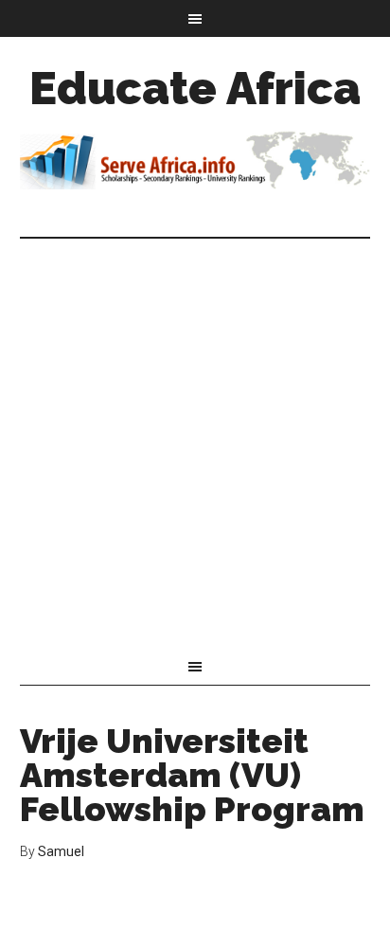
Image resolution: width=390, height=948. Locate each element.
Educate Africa (195, 88)
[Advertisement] (195, 443)
